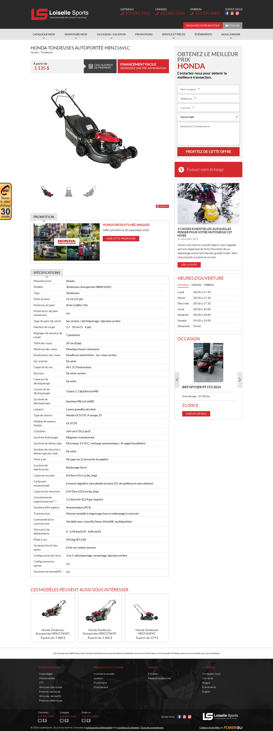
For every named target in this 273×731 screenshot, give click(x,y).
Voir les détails (196, 413)
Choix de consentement (152, 727)
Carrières (207, 678)
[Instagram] (237, 13)
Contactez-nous (211, 673)
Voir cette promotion (121, 238)
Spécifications (46, 273)
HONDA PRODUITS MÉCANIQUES (126, 224)
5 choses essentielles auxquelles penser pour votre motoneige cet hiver (205, 232)
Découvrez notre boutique (203, 25)
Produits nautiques (49, 691)
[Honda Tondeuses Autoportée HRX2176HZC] (53, 611)
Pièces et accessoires (159, 678)
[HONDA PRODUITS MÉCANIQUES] (67, 242)
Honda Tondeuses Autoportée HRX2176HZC (53, 631)
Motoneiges (45, 673)
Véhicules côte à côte (50, 687)
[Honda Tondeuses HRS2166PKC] (147, 611)
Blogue (206, 682)
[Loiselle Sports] (61, 14)
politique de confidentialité (99, 727)
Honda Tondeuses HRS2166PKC (147, 631)
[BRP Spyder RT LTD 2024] (208, 362)
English (235, 25)
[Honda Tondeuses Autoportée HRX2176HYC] (100, 611)
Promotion (43, 217)
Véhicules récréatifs (50, 696)
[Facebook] (227, 13)
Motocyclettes (47, 678)
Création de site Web (209, 727)
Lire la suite (189, 264)
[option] (100, 131)
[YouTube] (232, 13)
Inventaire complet (104, 673)
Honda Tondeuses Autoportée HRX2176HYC (100, 631)
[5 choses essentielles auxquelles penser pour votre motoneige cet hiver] (208, 203)
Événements (209, 687)
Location (98, 678)
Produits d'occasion (108, 667)
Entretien (153, 673)
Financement (101, 687)
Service (153, 667)
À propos (208, 667)
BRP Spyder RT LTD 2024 (201, 387)
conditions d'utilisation (128, 727)
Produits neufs (50, 667)
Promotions (100, 682)
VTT (41, 682)
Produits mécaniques (50, 700)
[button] (38, 130)
